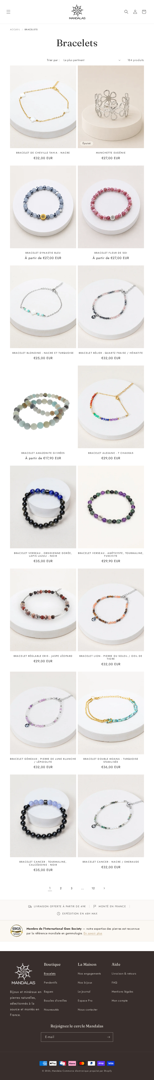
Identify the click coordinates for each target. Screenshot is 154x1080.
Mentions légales (122, 992)
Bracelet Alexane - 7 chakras (111, 453)
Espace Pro (85, 1001)
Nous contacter (87, 1010)
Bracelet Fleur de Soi (110, 252)
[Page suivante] (104, 888)
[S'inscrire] (108, 1037)
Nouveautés (51, 1010)
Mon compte (120, 1001)
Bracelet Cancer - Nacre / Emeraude (111, 861)
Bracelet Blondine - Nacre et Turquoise (43, 353)
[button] (8, 11)
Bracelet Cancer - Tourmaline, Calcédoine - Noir (43, 863)
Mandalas (57, 1070)
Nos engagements (89, 973)
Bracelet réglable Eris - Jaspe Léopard (43, 656)
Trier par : (53, 60)
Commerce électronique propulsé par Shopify (87, 1070)
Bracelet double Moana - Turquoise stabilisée (110, 760)
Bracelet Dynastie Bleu (43, 252)
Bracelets (50, 973)
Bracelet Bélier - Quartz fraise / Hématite (111, 353)
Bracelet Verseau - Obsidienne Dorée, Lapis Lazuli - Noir (43, 555)
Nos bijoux (85, 983)
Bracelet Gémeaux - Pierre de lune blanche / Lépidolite (43, 760)
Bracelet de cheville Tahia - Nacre (43, 152)
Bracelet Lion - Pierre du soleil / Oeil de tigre (110, 657)
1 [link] (50, 888)
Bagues (48, 992)
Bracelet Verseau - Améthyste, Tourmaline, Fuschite (111, 555)
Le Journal (84, 992)
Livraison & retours (124, 973)
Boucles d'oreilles (55, 1001)
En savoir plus (93, 933)
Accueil (15, 29)
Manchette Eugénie (111, 152)
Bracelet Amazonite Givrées (43, 453)
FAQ (114, 983)
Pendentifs (50, 983)
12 (93, 888)
